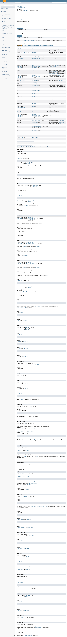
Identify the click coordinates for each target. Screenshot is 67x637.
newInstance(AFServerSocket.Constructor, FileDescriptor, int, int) (8, 26)
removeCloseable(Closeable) (6, 47)
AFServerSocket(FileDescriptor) (6, 18)
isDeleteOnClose (34, 98)
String (20, 375)
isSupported (34, 103)
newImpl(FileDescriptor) (5, 22)
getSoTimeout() (4, 68)
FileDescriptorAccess (38, 13)
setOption (19, 610)
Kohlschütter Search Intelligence (28, 635)
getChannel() (3, 57)
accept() (3, 40)
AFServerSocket (18, 2)
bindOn (33, 65)
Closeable (19, 13)
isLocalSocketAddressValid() (6, 51)
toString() (3, 43)
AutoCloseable (24, 13)
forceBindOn (34, 75)
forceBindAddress (35, 70)
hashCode (32, 146)
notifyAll (40, 146)
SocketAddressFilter (38, 58)
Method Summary (3, 11)
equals (21, 146)
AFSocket (18, 48)
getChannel (19, 476)
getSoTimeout (34, 93)
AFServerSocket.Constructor (37, 66)
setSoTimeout (34, 135)
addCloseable (34, 49)
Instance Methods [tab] (33, 45)
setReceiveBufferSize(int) (5, 64)
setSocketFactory (25, 142)
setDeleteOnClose (35, 122)
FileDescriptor (32, 40)
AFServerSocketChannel (21, 107)
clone (18, 146)
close (18, 388)
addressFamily (34, 52)
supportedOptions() (4, 77)
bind (32, 55)
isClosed (33, 96)
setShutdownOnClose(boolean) (6, 78)
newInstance (34, 110)
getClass (28, 146)
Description (3, 7)
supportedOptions (35, 137)
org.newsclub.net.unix (3, 2)
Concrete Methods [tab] (49, 45)
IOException (28, 154)
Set (17, 137)
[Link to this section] (27, 25)
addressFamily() (4, 60)
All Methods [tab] (19, 45)
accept (33, 48)
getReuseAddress (20, 579)
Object (29, 145)
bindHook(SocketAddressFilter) (6, 61)
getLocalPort (34, 83)
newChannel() (4, 21)
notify (36, 146)
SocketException (31, 535)
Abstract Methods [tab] (41, 45)
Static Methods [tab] (25, 45)
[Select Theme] (21, 1)
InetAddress (19, 82)
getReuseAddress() (4, 71)
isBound (19, 341)
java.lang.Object (19, 6)
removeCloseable (34, 120)
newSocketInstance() (5, 41)
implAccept (19, 142)
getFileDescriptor (35, 80)
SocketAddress (36, 55)
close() (3, 44)
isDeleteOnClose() (4, 54)
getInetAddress (34, 82)
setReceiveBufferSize (35, 129)
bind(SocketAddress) (5, 34)
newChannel (33, 106)
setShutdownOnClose (35, 132)
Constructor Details (4, 15)
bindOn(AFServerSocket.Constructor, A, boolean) (7, 30)
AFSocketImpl (26, 185)
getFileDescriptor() (4, 58)
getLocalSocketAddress (35, 85)
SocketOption (21, 137)
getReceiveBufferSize (35, 90)
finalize (24, 146)
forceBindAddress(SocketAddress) (7, 33)
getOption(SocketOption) (5, 74)
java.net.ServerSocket (21, 7)
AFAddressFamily (25, 52)
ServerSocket (21, 18)
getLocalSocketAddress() (5, 50)
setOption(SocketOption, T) (6, 75)
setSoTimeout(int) (4, 67)
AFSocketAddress (38, 5)
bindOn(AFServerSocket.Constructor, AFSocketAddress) (7, 28)
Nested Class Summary (4, 8)
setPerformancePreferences (36, 126)
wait (44, 146)
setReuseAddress (34, 130)
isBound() (3, 37)
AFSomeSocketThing (31, 13)
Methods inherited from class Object (7, 14)
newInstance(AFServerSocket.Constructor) (8, 24)
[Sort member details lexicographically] (13, 5)
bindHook (33, 58)
